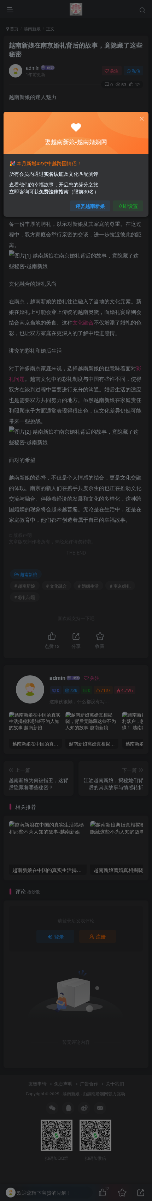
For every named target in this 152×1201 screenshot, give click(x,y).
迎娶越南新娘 (90, 205)
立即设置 (128, 205)
